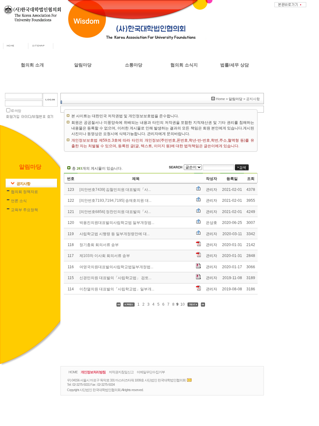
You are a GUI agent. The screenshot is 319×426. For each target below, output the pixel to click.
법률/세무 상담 (234, 64)
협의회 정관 (32, 116)
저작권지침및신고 (121, 372)
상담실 (133, 87)
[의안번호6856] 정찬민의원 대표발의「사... (115, 212)
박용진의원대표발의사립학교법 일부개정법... (116, 222)
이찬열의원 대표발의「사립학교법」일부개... (116, 289)
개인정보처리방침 (93, 372)
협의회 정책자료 (83, 87)
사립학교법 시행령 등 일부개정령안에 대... (114, 234)
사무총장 (32, 87)
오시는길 (32, 126)
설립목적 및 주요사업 (32, 106)
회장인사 (32, 78)
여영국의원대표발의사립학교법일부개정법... (116, 267)
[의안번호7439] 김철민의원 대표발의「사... (115, 189)
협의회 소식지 (184, 64)
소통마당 (133, 64)
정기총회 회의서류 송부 (99, 245)
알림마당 (83, 64)
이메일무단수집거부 (151, 372)
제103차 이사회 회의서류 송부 (104, 256)
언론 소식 (83, 97)
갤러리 (133, 97)
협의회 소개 (32, 64)
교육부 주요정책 (83, 106)
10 (182, 304)
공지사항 (82, 78)
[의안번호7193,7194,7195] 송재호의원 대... (115, 200)
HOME (73, 372)
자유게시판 (133, 78)
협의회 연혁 (32, 97)
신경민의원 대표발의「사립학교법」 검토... (115, 278)
